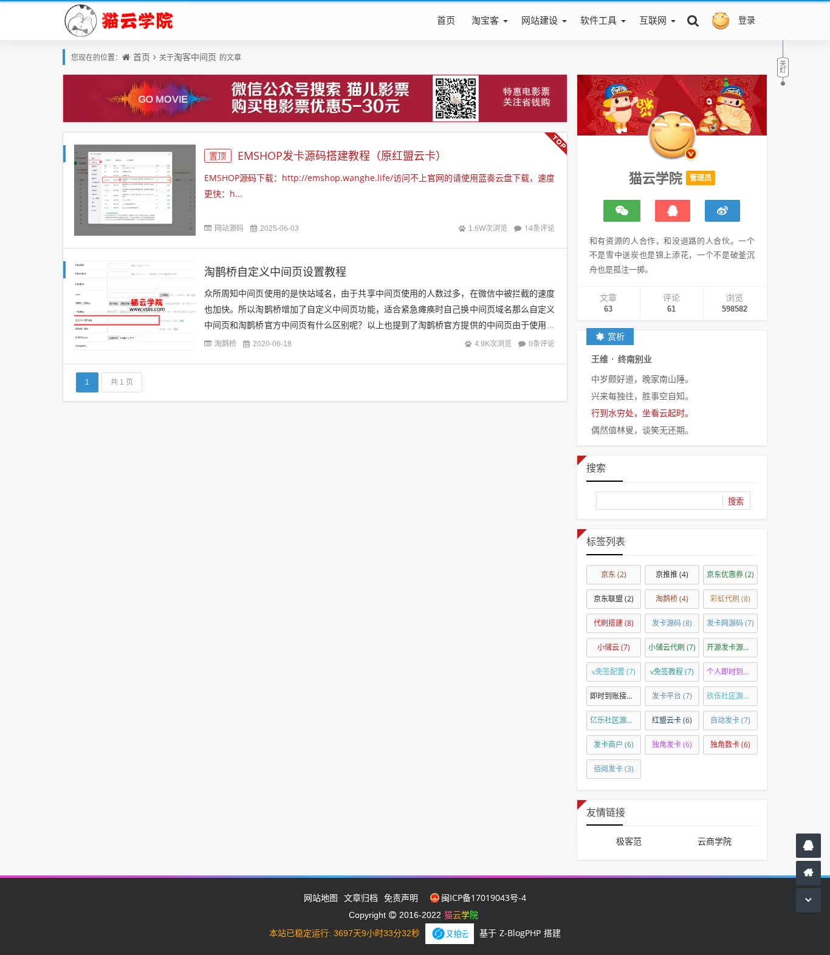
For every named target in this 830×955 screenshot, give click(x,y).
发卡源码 (672, 623)
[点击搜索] (693, 20)
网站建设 (539, 20)
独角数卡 (730, 744)
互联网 (653, 20)
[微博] (722, 211)
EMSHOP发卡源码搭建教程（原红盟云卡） (328, 155)
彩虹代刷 (730, 599)
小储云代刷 (672, 647)
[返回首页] (809, 872)
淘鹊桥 (225, 343)
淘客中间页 (195, 57)
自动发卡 (730, 720)
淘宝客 (485, 20)
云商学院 (715, 841)
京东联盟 (614, 599)
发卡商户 (614, 744)
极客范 (629, 841)
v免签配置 (614, 671)
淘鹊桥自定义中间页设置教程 (275, 271)
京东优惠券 (730, 574)
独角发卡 (672, 744)
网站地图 (321, 897)
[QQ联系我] (672, 211)
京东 (613, 574)
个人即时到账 (732, 671)
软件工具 (598, 20)
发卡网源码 (730, 623)
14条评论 (539, 228)
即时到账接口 (615, 696)
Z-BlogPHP (520, 933)
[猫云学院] (121, 20)
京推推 (672, 574)
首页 (446, 20)
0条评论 (542, 343)
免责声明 (401, 897)
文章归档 (361, 897)
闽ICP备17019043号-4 (483, 897)
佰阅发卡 (614, 769)
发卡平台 (672, 696)
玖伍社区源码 (732, 696)
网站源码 (229, 228)
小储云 (613, 647)
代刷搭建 (614, 623)
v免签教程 (672, 671)
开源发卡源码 (732, 647)
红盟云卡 (672, 720)
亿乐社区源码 (615, 720)
